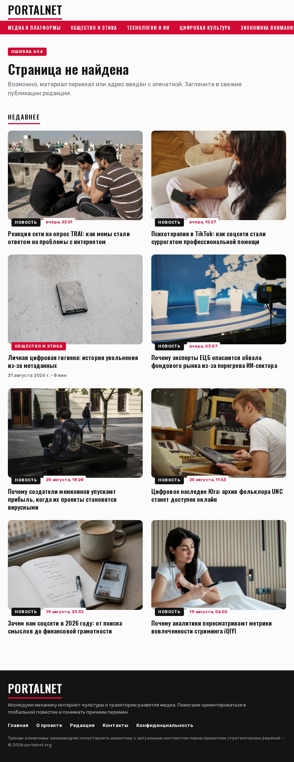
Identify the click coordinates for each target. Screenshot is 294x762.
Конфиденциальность (164, 725)
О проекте (49, 725)
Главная (18, 725)
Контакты (115, 725)
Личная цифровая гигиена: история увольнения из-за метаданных (73, 361)
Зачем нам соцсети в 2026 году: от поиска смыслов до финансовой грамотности (65, 626)
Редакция (82, 725)
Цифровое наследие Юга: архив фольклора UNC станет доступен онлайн (217, 495)
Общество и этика (94, 27)
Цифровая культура (205, 27)
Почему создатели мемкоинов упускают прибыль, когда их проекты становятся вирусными (62, 498)
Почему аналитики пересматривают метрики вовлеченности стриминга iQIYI (211, 626)
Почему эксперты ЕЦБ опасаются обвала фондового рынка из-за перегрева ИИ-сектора (214, 361)
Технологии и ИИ (148, 27)
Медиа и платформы (34, 27)
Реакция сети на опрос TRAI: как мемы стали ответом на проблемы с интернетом (69, 237)
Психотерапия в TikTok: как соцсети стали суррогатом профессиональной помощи (208, 237)
